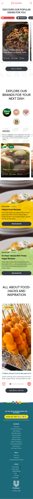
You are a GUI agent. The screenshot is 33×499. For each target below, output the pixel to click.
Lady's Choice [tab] (16, 112)
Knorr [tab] (7, 113)
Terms (15, 473)
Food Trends (9, 307)
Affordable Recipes (16, 433)
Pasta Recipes (16, 446)
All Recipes (16, 426)
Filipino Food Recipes (16, 441)
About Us (16, 455)
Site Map (16, 475)
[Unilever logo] (16, 488)
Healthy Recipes (16, 437)
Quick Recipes (16, 431)
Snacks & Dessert (16, 435)
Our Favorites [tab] (9, 18)
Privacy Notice (15, 469)
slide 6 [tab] (19, 384)
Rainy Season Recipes (16, 444)
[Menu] (2, 3)
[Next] (29, 384)
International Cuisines (16, 429)
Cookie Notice (15, 467)
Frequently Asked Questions (16, 459)
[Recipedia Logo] (16, 3)
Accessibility (15, 477)
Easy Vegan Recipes (16, 448)
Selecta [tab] (26, 112)
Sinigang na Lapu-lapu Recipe (14, 169)
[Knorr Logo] (5, 147)
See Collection (16, 224)
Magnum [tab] (16, 121)
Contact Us (16, 457)
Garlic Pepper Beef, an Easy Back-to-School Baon (15, 51)
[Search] (31, 3)
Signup (16, 417)
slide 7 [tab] (21, 384)
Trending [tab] (22, 18)
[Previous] (4, 384)
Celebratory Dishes (16, 439)
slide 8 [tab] (22, 384)
